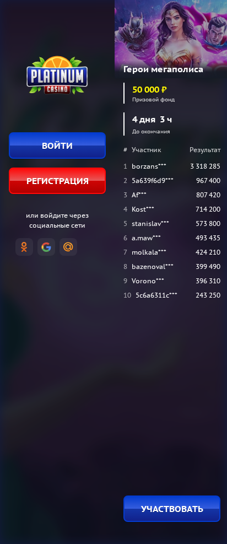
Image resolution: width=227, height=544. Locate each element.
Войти (57, 145)
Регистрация (57, 180)
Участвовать (172, 508)
